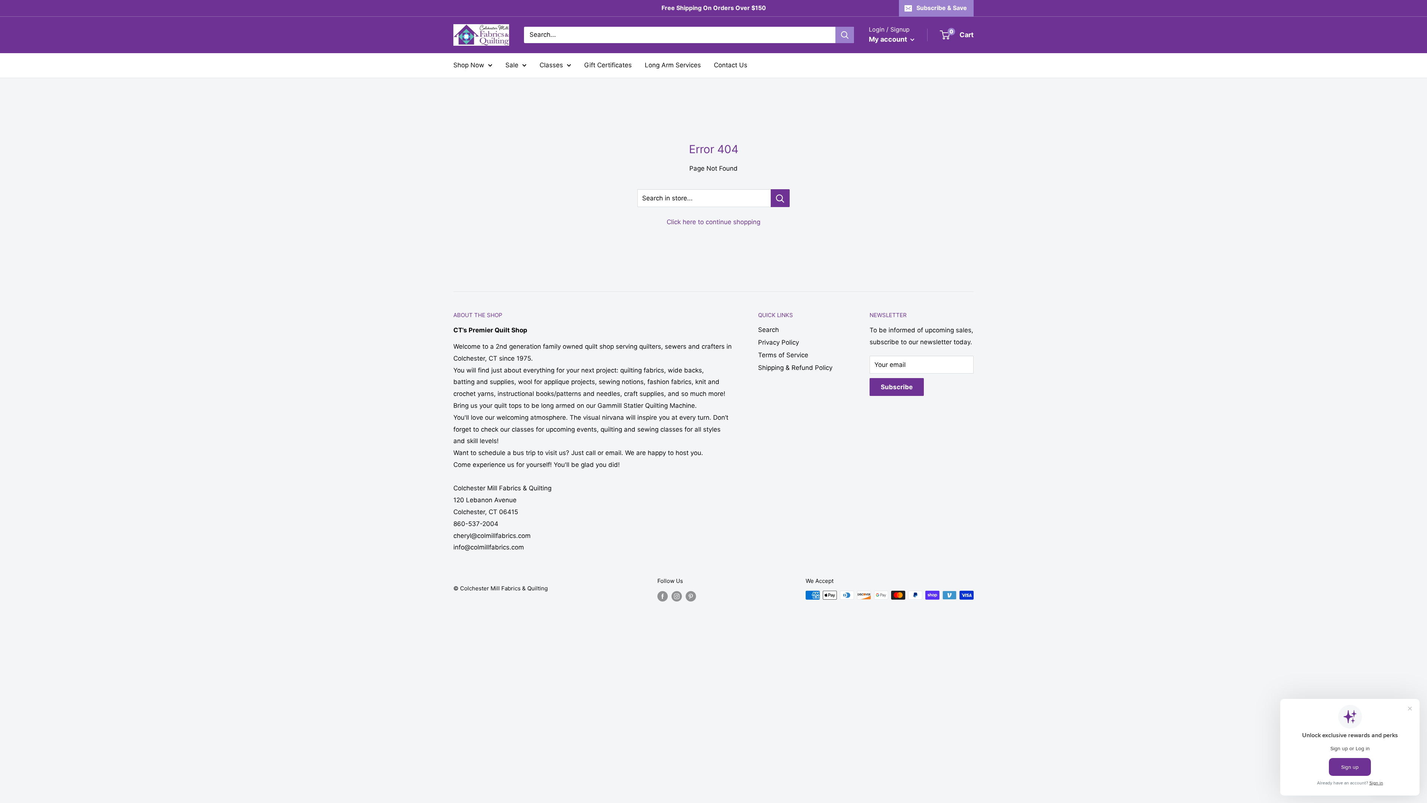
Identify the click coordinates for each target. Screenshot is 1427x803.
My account (889, 39)
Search (768, 329)
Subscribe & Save (941, 8)
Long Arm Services (673, 65)
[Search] (844, 35)
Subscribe (897, 387)
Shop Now (468, 65)
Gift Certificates (608, 65)
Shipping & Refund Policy (795, 367)
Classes (551, 65)
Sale (511, 65)
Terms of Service (783, 355)
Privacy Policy (778, 342)
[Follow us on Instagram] (677, 596)
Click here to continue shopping (713, 222)
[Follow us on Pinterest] (691, 596)
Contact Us (730, 65)
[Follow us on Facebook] (662, 596)
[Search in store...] (780, 198)
